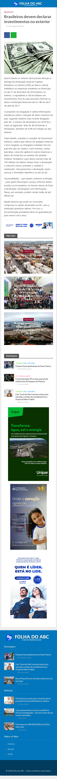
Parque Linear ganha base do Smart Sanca (33, 366)
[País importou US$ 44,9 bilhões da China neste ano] (9, 726)
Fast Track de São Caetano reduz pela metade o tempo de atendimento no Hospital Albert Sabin (31, 397)
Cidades (19, 363)
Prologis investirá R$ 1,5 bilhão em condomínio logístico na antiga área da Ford (28, 328)
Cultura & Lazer (22, 376)
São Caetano (29, 363)
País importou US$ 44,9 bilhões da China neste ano (28, 257)
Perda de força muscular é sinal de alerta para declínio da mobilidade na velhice (33, 699)
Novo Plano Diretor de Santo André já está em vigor (33, 680)
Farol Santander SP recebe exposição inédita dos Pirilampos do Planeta (31, 380)
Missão (11, 749)
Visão (10, 754)
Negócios (8, 12)
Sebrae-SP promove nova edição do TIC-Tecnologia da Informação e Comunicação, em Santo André (28, 292)
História (11, 744)
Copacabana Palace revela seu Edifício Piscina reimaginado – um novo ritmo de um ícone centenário (34, 712)
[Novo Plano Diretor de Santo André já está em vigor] (9, 680)
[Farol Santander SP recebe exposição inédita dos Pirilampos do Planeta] (9, 377)
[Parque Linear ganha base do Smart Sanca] (9, 364)
